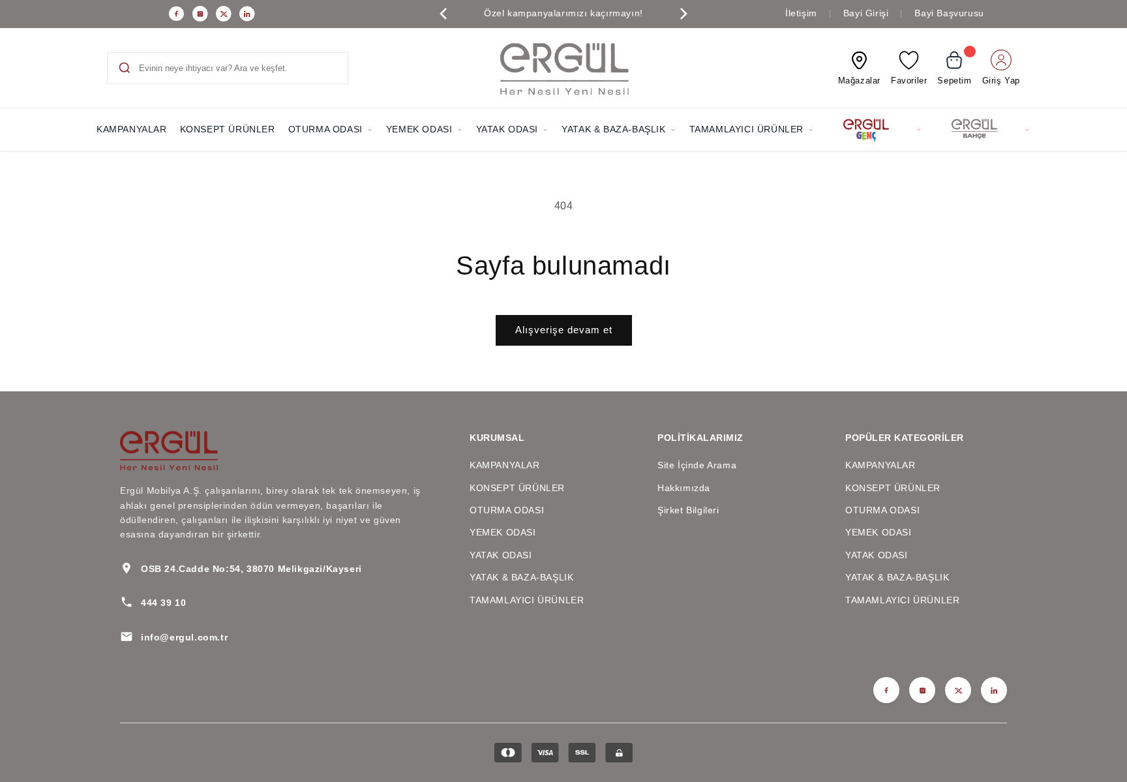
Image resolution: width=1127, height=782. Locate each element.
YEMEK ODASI (419, 129)
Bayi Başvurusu (949, 13)
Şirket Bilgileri (688, 510)
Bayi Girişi (866, 13)
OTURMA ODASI (325, 129)
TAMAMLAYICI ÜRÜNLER (746, 129)
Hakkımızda (683, 488)
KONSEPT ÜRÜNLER (227, 129)
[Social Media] (177, 14)
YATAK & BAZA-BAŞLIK (613, 129)
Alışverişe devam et (563, 329)
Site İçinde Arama (696, 465)
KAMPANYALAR (132, 129)
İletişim (801, 13)
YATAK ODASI (507, 129)
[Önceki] (443, 13)
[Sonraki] (683, 13)
